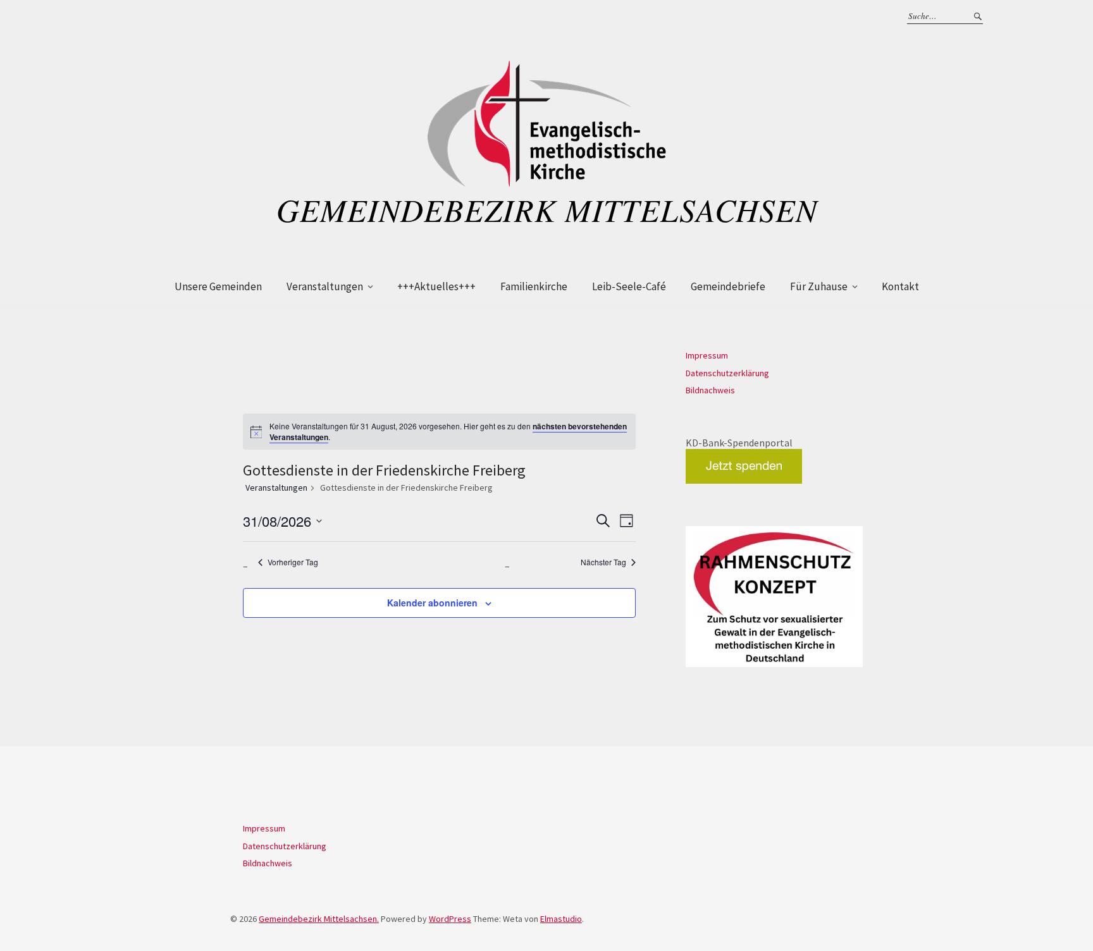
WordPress (450, 918)
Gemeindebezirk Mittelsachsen (546, 209)
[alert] (448, 431)
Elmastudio (561, 918)
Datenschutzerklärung (727, 373)
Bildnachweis (710, 390)
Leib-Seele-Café (629, 286)
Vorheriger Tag (293, 562)
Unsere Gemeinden (218, 286)
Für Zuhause (819, 286)
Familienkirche (533, 286)
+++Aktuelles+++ (436, 286)
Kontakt (900, 286)
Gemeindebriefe (728, 286)
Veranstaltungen (325, 286)
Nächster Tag (603, 562)
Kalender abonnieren (432, 602)
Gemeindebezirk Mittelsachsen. (319, 918)
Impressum (707, 355)
